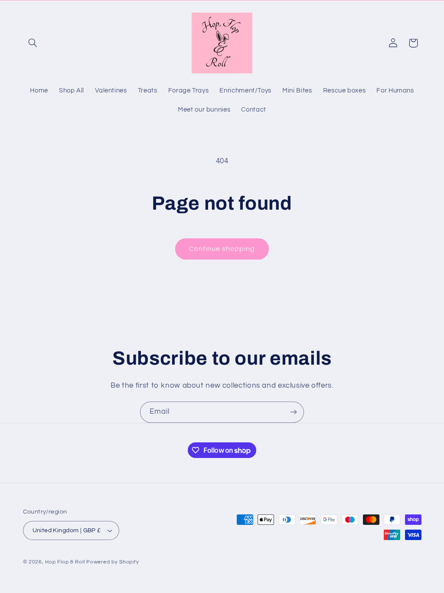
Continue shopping (222, 248)
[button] (33, 43)
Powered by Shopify (112, 562)
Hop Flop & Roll (65, 562)
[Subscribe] (294, 412)
